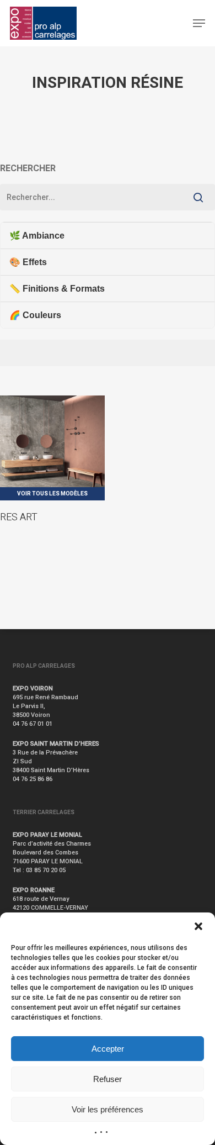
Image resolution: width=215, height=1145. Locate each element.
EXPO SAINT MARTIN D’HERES (56, 743)
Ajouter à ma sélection (69, 407)
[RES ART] (52, 447)
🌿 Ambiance (36, 235)
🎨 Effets (28, 262)
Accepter (108, 1048)
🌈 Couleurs (35, 315)
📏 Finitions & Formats (57, 288)
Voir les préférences (107, 1109)
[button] (198, 926)
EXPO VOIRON (33, 688)
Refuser (107, 1079)
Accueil (10, 121)
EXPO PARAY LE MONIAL (47, 834)
